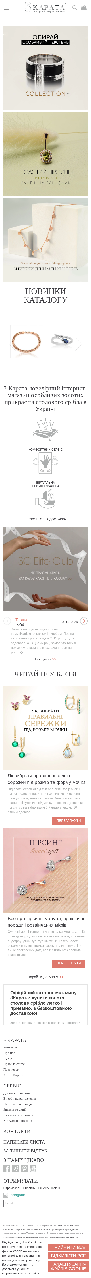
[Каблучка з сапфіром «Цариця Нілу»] (62, 345)
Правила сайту (14, 1064)
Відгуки (9, 1058)
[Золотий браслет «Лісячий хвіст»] (26, 345)
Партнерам (11, 1069)
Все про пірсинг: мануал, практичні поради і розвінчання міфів (46, 922)
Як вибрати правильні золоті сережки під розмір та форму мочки (46, 779)
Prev (12, 344)
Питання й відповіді (17, 1104)
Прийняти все (68, 1247)
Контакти (10, 1047)
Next (78, 344)
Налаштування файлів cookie (68, 1266)
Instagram (17, 1195)
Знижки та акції (14, 1109)
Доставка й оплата (16, 1093)
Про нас (9, 1053)
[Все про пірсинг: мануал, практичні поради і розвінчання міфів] (45, 870)
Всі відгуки (45, 659)
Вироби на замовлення (19, 1098)
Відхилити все (68, 1256)
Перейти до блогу (45, 977)
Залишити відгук (25, 1151)
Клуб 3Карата (13, 1075)
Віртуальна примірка (18, 1120)
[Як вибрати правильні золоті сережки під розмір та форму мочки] (45, 728)
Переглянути (69, 821)
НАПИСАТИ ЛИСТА (24, 1142)
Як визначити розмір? (19, 1115)
